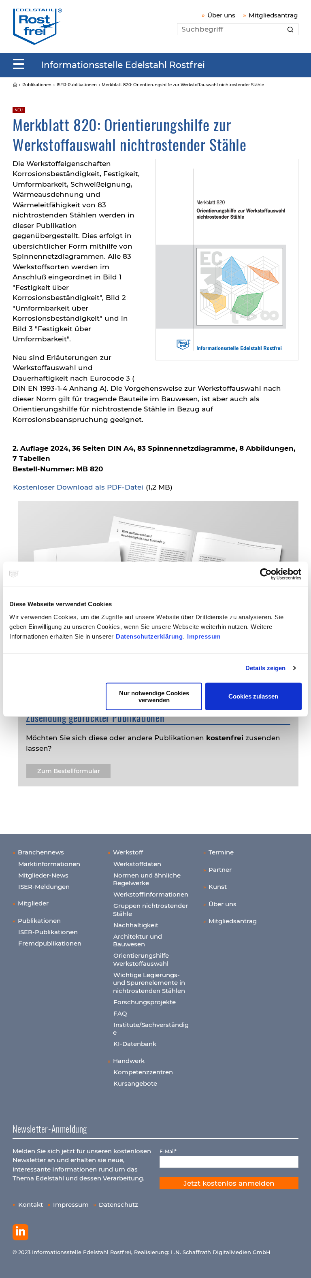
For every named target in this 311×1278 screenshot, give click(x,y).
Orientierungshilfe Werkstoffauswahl (141, 959)
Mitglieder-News (43, 875)
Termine (221, 852)
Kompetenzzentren (143, 1072)
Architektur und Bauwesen (137, 940)
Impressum (204, 636)
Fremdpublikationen (49, 943)
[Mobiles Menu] (19, 64)
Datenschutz (118, 1204)
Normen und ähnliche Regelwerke (147, 879)
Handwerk (129, 1061)
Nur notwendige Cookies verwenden (154, 696)
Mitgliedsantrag (273, 15)
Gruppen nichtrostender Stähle (150, 910)
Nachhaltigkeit (135, 925)
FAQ (120, 1013)
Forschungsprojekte (144, 1002)
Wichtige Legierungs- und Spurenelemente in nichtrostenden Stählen (149, 983)
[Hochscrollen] (297, 1264)
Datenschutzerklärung (149, 636)
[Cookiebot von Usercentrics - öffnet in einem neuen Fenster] (266, 574)
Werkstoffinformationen (150, 894)
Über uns (221, 15)
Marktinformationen (49, 864)
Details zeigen (265, 668)
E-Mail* (168, 1151)
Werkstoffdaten (137, 864)
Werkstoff (128, 852)
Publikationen (39, 920)
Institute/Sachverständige (151, 1029)
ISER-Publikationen (48, 932)
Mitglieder (33, 903)
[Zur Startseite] (37, 26)
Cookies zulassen (253, 696)
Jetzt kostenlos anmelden (229, 1183)
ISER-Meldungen (44, 886)
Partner (220, 869)
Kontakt (30, 1204)
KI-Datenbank (134, 1044)
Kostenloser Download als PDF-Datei (78, 487)
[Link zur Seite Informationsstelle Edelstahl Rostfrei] (15, 85)
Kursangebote (135, 1083)
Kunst (218, 886)
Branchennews (41, 852)
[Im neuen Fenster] (20, 1232)
